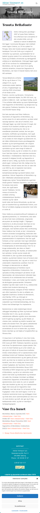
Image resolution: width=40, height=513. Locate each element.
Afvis (20, 501)
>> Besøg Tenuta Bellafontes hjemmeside (17, 433)
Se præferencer (20, 506)
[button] (37, 479)
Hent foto (17, 416)
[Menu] (37, 3)
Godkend (20, 496)
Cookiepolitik (15, 510)
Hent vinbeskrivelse (17, 419)
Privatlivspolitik (23, 510)
